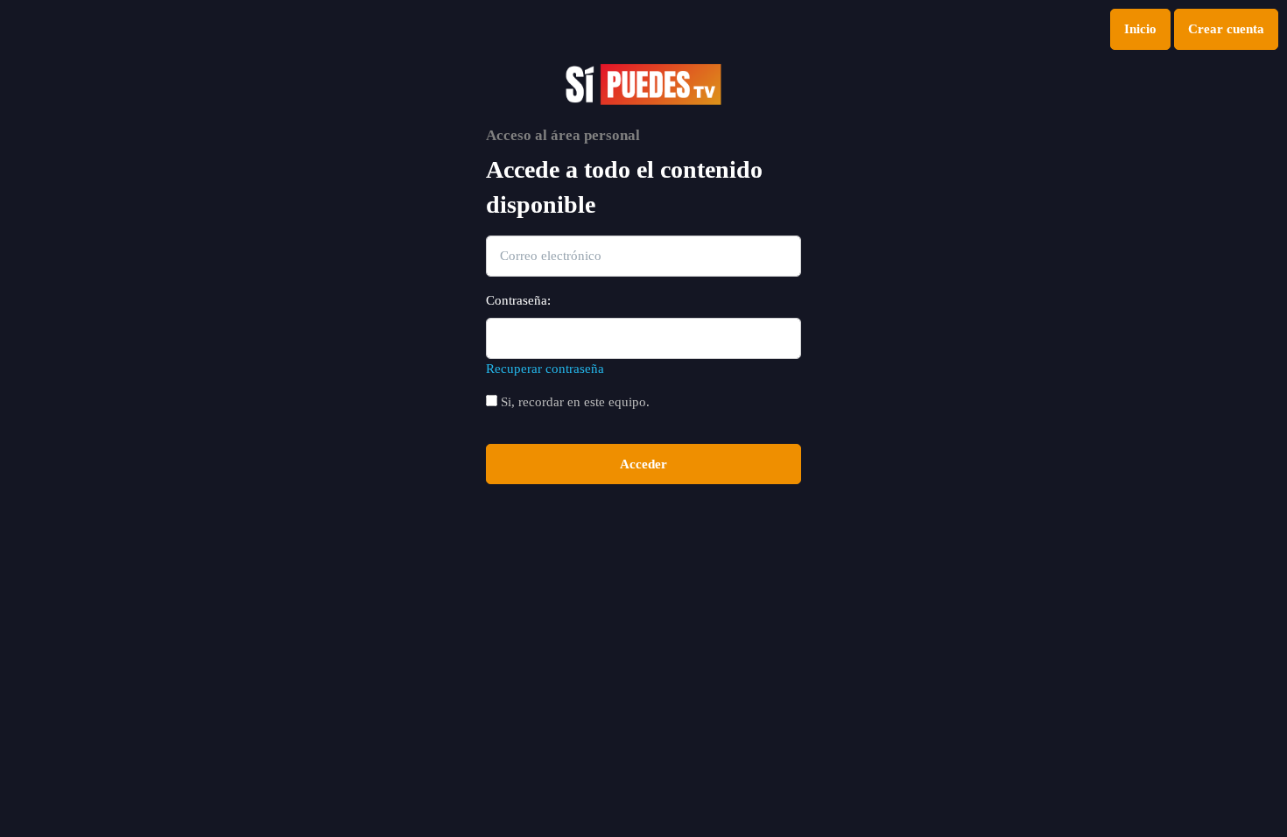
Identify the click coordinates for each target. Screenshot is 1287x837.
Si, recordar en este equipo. (573, 402)
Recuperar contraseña (545, 369)
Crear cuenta (1226, 29)
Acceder (643, 464)
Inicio (1140, 29)
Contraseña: (518, 300)
